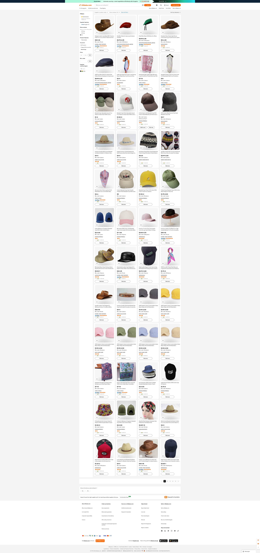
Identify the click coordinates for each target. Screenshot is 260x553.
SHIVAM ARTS (120, 82)
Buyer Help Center (145, 508)
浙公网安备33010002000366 (152, 551)
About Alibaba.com (86, 503)
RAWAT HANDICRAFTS (144, 159)
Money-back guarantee (107, 511)
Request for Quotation (126, 511)
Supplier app (136, 540)
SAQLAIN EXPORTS (143, 429)
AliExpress (111, 546)
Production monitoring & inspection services (109, 524)
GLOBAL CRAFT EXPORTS (100, 44)
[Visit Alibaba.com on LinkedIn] (165, 530)
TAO (140, 546)
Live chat (143, 511)
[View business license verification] (142, 551)
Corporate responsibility (87, 515)
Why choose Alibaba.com (87, 508)
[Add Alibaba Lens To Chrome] (100, 540)
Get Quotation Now (124, 497)
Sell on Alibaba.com (165, 508)
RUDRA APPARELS (99, 121)
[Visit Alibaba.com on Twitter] (168, 530)
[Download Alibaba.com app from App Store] (163, 540)
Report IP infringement (146, 523)
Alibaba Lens (87, 540)
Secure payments (105, 508)
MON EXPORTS (164, 44)
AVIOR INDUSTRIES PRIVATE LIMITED (125, 44)
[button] (143, 5)
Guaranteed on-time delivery (108, 515)
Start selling (163, 511)
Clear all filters (124, 12)
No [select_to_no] (87, 490)
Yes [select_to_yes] (82, 490)
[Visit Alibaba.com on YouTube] (175, 530)
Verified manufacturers (126, 508)
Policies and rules (105, 528)
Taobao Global (136, 546)
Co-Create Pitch (85, 511)
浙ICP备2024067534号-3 (164, 551)
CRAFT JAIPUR (142, 82)
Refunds (143, 519)
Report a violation (145, 527)
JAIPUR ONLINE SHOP (100, 275)
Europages (149, 546)
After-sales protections (106, 519)
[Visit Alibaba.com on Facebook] (162, 530)
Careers (83, 519)
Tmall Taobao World (123, 546)
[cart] (161, 5)
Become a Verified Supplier (166, 519)
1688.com (116, 546)
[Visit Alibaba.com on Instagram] (171, 530)
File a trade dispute (145, 515)
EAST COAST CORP (143, 313)
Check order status (165, 515)
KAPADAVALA (142, 236)
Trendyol (144, 546)
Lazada (130, 546)
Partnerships (163, 523)
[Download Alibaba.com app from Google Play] (173, 540)
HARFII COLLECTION (99, 159)
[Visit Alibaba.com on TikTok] (178, 530)
